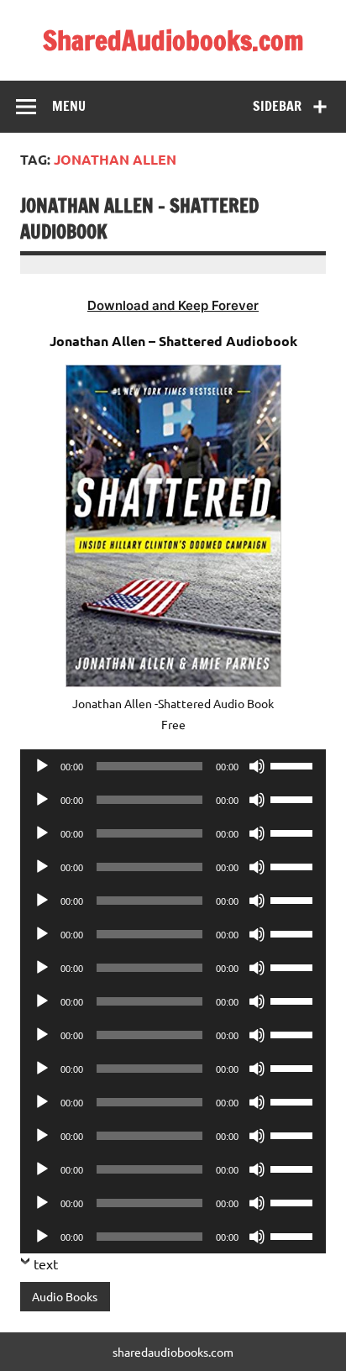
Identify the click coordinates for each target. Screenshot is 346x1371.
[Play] (42, 766)
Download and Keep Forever (173, 305)
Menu (69, 106)
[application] (173, 766)
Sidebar (277, 106)
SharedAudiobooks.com (173, 40)
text (46, 1263)
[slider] (293, 764)
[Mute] (257, 766)
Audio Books (64, 1296)
